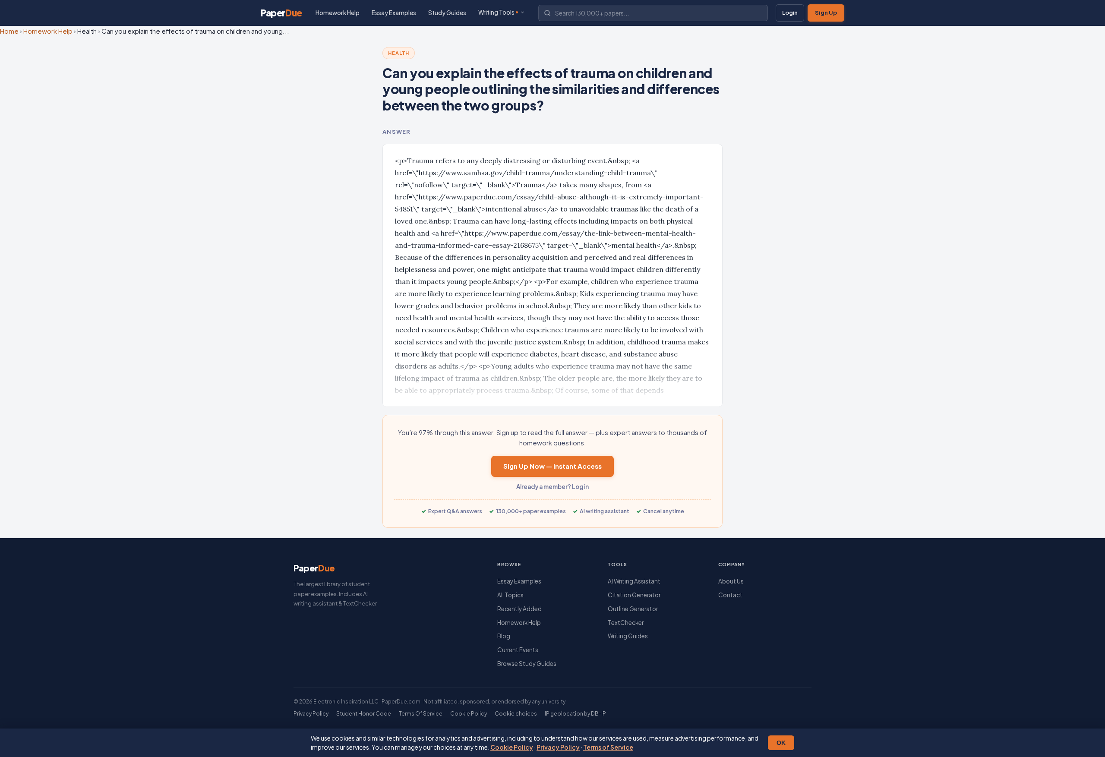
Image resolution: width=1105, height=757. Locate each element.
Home (9, 31)
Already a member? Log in (552, 486)
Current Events (517, 649)
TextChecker (626, 622)
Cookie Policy (511, 747)
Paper (281, 13)
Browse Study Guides (526, 663)
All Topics (510, 595)
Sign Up (826, 12)
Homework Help (338, 12)
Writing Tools (496, 12)
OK (781, 742)
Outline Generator (633, 608)
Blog (503, 636)
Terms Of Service (420, 713)
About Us (731, 581)
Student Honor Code (363, 713)
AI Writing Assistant (634, 581)
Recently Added (519, 608)
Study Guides (447, 12)
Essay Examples (394, 12)
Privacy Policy (558, 747)
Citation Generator (634, 595)
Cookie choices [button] (516, 713)
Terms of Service (608, 747)
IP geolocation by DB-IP (575, 713)
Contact (730, 595)
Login (790, 12)
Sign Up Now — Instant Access (552, 466)
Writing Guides (628, 636)
